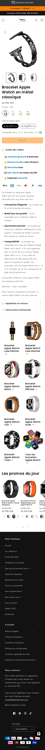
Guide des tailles (12, 557)
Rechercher (9, 614)
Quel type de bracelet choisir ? (17, 568)
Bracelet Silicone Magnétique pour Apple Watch (28, 503)
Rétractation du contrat (14, 580)
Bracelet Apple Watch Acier (32, 422)
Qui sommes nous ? (13, 597)
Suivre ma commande (13, 585)
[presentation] (18, 516)
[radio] (5, 113)
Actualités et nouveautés (14, 562)
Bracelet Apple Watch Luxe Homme (32, 348)
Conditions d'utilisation (14, 642)
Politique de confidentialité (16, 648)
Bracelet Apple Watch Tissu (12, 457)
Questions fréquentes (13, 574)
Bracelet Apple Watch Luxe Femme (12, 348)
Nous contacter (11, 603)
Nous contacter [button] (12, 670)
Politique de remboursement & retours (20, 660)
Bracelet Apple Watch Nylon (12, 386)
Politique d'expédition (14, 637)
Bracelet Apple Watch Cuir (12, 422)
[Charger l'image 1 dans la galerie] (11, 78)
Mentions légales (11, 631)
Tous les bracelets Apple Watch (32, 457)
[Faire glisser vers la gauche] (3, 78)
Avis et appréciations (13, 591)
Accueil (8, 545)
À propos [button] (9, 624)
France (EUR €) (21, 729)
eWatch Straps (25, 747)
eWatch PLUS (10, 608)
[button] (3, 20)
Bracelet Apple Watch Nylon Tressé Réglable (10, 503)
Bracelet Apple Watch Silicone (32, 386)
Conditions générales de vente (17, 654)
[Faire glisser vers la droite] (42, 78)
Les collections (11, 551)
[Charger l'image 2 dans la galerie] (22, 78)
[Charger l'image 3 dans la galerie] (34, 78)
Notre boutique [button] (12, 538)
